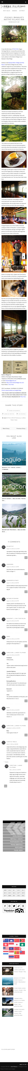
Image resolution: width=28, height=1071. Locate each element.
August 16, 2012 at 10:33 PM (13, 655)
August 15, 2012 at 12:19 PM (13, 639)
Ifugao (15, 419)
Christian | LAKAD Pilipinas (16, 725)
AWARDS (14, 10)
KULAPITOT (10, 546)
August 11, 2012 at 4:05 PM (13, 582)
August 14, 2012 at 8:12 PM (13, 620)
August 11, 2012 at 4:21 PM (13, 600)
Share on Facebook (14, 410)
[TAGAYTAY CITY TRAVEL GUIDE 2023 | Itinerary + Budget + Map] (8, 974)
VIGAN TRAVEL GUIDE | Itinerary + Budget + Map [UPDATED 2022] (20, 990)
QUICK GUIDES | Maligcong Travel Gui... (14, 499)
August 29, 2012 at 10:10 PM (13, 710)
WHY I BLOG (6, 10)
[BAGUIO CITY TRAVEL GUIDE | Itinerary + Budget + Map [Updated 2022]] (8, 985)
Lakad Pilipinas (14, 1066)
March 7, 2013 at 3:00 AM (12, 744)
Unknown (10, 564)
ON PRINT (22, 10)
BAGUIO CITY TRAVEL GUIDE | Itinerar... (11, 468)
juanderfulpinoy (13, 580)
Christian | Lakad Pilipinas (16, 652)
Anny (8, 636)
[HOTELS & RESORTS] (11, 417)
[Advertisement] (14, 15)
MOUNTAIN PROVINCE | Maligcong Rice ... (14, 530)
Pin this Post (22, 413)
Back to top (23, 1064)
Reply (26, 557)
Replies (6, 762)
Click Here (11, 384)
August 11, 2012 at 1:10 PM (13, 566)
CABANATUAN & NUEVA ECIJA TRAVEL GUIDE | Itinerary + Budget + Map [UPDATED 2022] (19, 1002)
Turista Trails (12, 741)
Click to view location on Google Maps (11, 390)
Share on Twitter (9, 413)
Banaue (19, 417)
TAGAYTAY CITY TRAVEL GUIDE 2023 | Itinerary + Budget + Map (20, 969)
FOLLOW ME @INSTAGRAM (7, 1049)
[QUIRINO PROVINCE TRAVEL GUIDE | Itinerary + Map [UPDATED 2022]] (8, 1016)
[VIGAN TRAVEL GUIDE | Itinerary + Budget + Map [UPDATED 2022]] (8, 995)
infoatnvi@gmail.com (10, 380)
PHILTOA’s (16, 49)
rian (8, 707)
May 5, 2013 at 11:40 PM (15, 769)
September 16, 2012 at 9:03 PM (13, 728)
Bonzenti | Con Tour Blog (16, 618)
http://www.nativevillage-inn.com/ (15, 382)
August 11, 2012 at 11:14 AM (13, 548)
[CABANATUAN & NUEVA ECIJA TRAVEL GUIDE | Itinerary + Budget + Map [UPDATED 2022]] (8, 1005)
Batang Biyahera (12, 598)
